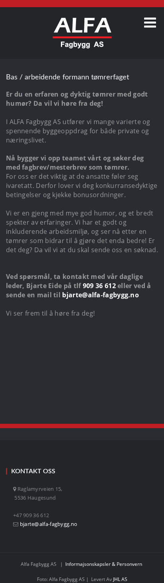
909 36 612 (99, 285)
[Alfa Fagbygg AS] (82, 33)
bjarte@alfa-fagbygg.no (100, 295)
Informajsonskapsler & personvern (103, 564)
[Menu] (150, 23)
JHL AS (120, 579)
